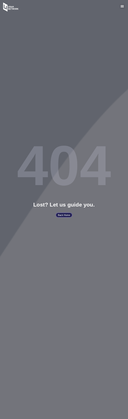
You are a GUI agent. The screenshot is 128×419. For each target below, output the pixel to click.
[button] (122, 6)
